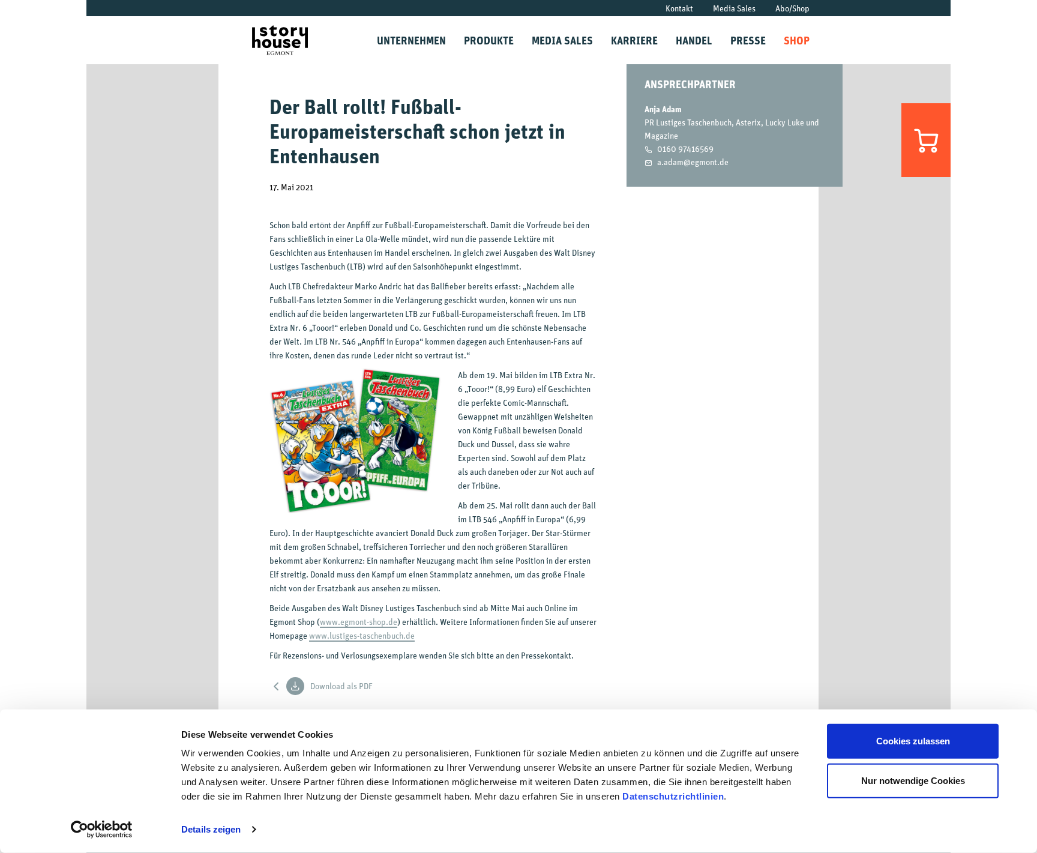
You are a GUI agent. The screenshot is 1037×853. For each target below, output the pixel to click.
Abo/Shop (792, 8)
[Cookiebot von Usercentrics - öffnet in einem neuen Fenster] (101, 830)
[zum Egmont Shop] (926, 140)
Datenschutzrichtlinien (673, 796)
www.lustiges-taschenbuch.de (362, 635)
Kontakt (679, 8)
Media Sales (734, 8)
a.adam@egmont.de (693, 162)
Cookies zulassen (913, 741)
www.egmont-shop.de (358, 621)
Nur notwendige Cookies (913, 780)
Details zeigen (211, 829)
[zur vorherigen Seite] (276, 686)
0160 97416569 (685, 148)
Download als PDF (341, 686)
